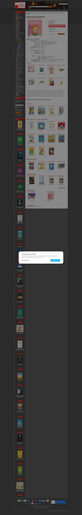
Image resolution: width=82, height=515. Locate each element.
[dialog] (41, 257)
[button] (25, 260)
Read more (41, 257)
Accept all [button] (55, 260)
